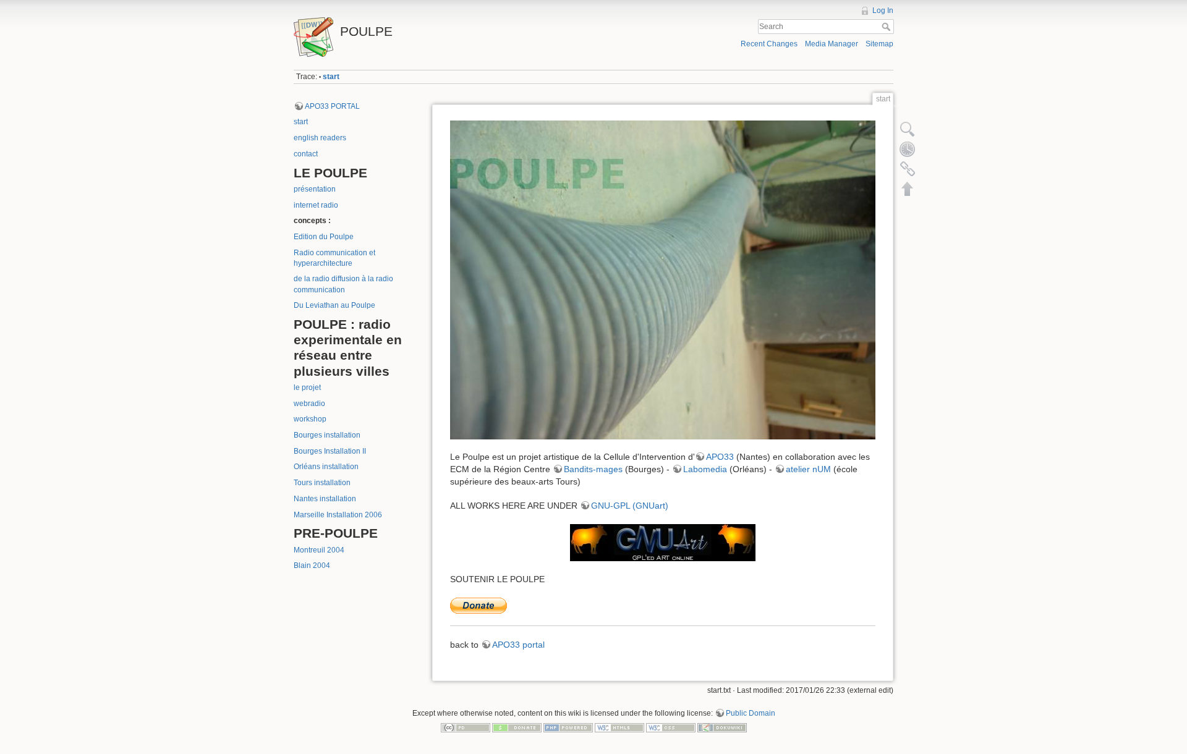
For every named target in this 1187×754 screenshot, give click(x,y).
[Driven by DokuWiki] (722, 727)
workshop (310, 419)
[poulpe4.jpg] (662, 280)
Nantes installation (325, 498)
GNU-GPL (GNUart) (629, 505)
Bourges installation (327, 435)
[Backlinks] (907, 169)
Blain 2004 (312, 565)
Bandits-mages (593, 469)
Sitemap (879, 44)
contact (306, 154)
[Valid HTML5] (619, 727)
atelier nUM (808, 469)
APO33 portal (518, 645)
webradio (309, 403)
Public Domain (750, 713)
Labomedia (705, 469)
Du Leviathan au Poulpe (334, 305)
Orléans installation (326, 466)
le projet (307, 387)
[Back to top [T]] (907, 188)
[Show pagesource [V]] (907, 129)
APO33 (720, 457)
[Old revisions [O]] (907, 149)
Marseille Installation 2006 (338, 514)
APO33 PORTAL (332, 106)
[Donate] (517, 727)
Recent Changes (769, 44)
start (331, 76)
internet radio (316, 205)
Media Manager (831, 44)
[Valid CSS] (671, 727)
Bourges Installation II (330, 451)
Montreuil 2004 (319, 550)
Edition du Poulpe (324, 236)
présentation (315, 189)
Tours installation (322, 482)
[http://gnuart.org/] (662, 542)
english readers (320, 137)
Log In (882, 10)
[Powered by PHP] (568, 727)
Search (887, 26)
